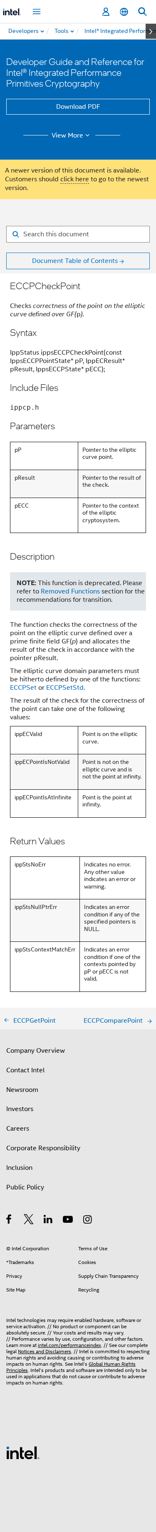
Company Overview (35, 1050)
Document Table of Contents (75, 261)
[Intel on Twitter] (28, 1220)
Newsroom (22, 1090)
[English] (124, 11)
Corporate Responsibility (43, 1148)
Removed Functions (70, 591)
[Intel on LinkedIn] (48, 1220)
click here (74, 179)
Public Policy (25, 1187)
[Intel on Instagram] (88, 1220)
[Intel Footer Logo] (23, 1452)
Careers (17, 1128)
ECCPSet (23, 687)
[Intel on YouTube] (68, 1220)
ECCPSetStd (65, 687)
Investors (19, 1109)
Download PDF (78, 107)
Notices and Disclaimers (44, 1351)
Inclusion (19, 1168)
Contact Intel (25, 1070)
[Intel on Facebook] (9, 1220)
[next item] (151, 31)
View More (67, 135)
